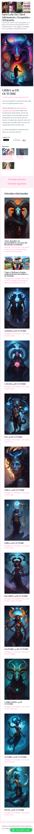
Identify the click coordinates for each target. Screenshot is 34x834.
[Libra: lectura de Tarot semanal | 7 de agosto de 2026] (8, 151)
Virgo (11, 495)
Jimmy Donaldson (22, 281)
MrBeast (7, 283)
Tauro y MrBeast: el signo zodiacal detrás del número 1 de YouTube (16, 274)
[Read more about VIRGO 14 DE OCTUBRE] (17, 467)
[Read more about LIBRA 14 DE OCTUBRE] (17, 520)
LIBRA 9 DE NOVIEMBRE (20, 157)
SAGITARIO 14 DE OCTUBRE (16, 649)
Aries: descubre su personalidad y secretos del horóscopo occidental (15, 243)
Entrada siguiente (17, 183)
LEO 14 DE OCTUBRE (13, 437)
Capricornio (13, 709)
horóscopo (14, 251)
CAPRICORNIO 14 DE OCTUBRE (13, 703)
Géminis (12, 336)
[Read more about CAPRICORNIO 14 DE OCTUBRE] (17, 679)
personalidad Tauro (16, 283)
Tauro (24, 283)
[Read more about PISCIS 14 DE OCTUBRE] (17, 787)
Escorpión (19, 601)
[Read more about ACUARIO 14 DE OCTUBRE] (17, 734)
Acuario (12, 762)
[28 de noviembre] (8, 165)
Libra (11, 548)
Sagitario (13, 654)
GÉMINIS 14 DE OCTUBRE (15, 331)
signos (20, 251)
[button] (21, 830)
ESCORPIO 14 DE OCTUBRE (16, 596)
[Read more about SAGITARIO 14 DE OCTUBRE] (17, 626)
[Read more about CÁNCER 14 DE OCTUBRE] (17, 361)
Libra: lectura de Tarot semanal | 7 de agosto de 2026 (7, 158)
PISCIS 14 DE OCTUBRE (14, 810)
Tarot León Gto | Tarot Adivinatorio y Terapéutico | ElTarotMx (16, 17)
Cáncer (12, 389)
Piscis (12, 815)
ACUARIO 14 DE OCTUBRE (15, 757)
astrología (17, 249)
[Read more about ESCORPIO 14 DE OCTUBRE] (17, 573)
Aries (11, 249)
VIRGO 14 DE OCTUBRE (14, 490)
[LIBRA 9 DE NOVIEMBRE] (22, 151)
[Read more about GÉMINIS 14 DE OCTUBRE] (17, 308)
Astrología (7, 247)
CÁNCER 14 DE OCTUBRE (15, 384)
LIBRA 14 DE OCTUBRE (14, 543)
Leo (11, 442)
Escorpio (12, 601)
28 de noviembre (7, 170)
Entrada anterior (17, 179)
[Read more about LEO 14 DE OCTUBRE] (17, 414)
